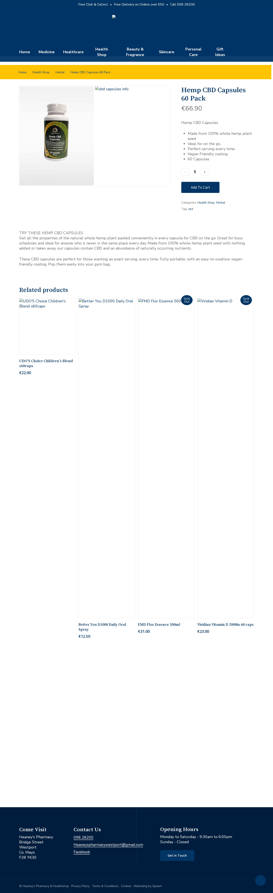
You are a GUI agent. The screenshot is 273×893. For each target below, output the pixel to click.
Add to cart (200, 187)
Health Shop (40, 72)
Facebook (82, 851)
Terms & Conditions (105, 886)
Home (22, 72)
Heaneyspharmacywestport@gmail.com (108, 844)
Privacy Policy (80, 886)
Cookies (126, 886)
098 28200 (83, 837)
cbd (190, 209)
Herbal (60, 72)
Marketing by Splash (148, 886)
